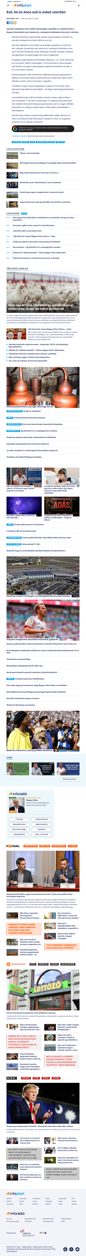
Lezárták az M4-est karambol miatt (21, 531)
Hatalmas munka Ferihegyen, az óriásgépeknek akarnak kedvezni (38, 596)
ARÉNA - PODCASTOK (14, 1)
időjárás (16, 142)
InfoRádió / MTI (13, 19)
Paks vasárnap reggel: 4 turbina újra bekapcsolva (29, 357)
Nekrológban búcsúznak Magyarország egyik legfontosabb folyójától (36, 692)
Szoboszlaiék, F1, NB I (31, 544)
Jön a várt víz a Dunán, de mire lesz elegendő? (28, 361)
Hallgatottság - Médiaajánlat (32, 1247)
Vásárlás (43, 964)
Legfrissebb (62, 1198)
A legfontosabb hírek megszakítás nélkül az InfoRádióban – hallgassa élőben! (58, 518)
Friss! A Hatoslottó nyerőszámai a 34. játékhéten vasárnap (31, 1013)
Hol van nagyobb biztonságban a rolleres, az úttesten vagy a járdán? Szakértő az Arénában (21, 489)
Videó (60, 1204)
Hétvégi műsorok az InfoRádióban (29, 679)
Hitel (33, 964)
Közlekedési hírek (48, 1219)
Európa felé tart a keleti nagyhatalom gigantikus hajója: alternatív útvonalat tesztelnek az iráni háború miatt (22, 1042)
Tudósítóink (36, 1198)
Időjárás (74, 1204)
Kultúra (22, 1201)
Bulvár (23, 136)
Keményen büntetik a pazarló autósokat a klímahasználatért (32, 672)
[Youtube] (77, 1249)
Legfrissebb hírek (30, 1219)
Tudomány (23, 1198)
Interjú (35, 1201)
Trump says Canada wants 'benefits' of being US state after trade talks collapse (40, 1126)
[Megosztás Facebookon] (8, 23)
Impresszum (47, 1247)
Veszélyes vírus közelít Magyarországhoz (24, 457)
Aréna (63, 1221)
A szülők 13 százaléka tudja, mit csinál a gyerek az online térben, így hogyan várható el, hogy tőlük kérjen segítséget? (59, 490)
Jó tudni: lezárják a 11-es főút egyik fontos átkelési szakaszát (32, 451)
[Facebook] (71, 1249)
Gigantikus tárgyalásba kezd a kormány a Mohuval (28, 444)
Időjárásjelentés (66, 1219)
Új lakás (72, 846)
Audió (61, 1201)
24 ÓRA (24, 213)
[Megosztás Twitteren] (11, 23)
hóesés (25, 142)
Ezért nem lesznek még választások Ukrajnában (42, 424)
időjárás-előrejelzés (45, 142)
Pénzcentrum (31, 846)
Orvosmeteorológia (13, 1221)
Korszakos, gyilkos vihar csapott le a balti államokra (21, 517)
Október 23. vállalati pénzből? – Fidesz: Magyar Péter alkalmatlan (36, 350)
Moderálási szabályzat (33, 1249)
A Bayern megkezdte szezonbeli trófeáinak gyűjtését (32, 640)
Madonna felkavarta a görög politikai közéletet (29, 750)
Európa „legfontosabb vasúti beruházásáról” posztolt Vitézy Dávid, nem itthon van (42, 644)
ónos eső (60, 142)
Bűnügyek (49, 1201)
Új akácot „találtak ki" (32, 411)
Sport (36, 1078)
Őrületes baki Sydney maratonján (21, 705)
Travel (46, 1078)
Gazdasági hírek (48, 1221)
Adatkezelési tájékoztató (15, 1249)
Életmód (35, 1204)
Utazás (54, 964)
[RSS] (65, 1249)
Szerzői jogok (46, 1249)
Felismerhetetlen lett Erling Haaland (29, 418)
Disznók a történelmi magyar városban (23, 699)
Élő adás (20, 819)
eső (32, 142)
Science (56, 1078)
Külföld (9, 1201)
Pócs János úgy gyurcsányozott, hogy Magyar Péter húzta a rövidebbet (37, 685)
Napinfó (48, 1204)
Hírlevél (74, 1201)
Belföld (9, 1198)
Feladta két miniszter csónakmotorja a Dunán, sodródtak (32, 354)
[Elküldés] (15, 23)
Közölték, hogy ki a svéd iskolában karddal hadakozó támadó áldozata (36, 551)
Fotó (73, 1198)
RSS (53, 1249)
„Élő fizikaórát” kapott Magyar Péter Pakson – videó (49, 329)
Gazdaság (10, 1204)
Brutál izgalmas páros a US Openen (29, 525)
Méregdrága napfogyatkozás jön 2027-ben (25, 666)
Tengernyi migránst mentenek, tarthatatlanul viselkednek (31, 437)
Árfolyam (44, 846)
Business (26, 1078)
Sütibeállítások (12, 1251)
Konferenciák (59, 846)
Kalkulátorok (67, 964)
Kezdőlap (16, 136)
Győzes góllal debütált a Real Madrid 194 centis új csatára (47, 538)
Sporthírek (28, 1221)
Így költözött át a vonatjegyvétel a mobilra (39, 431)
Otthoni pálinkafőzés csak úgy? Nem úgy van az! (30, 407)
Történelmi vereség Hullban (18, 659)
